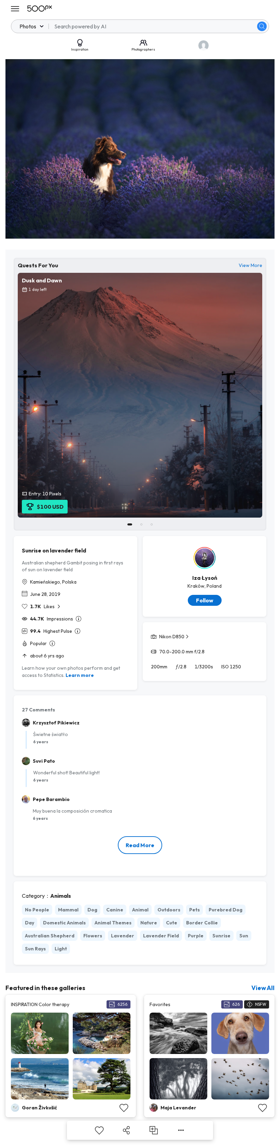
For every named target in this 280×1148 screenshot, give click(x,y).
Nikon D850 (171, 636)
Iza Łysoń (204, 577)
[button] (261, 26)
